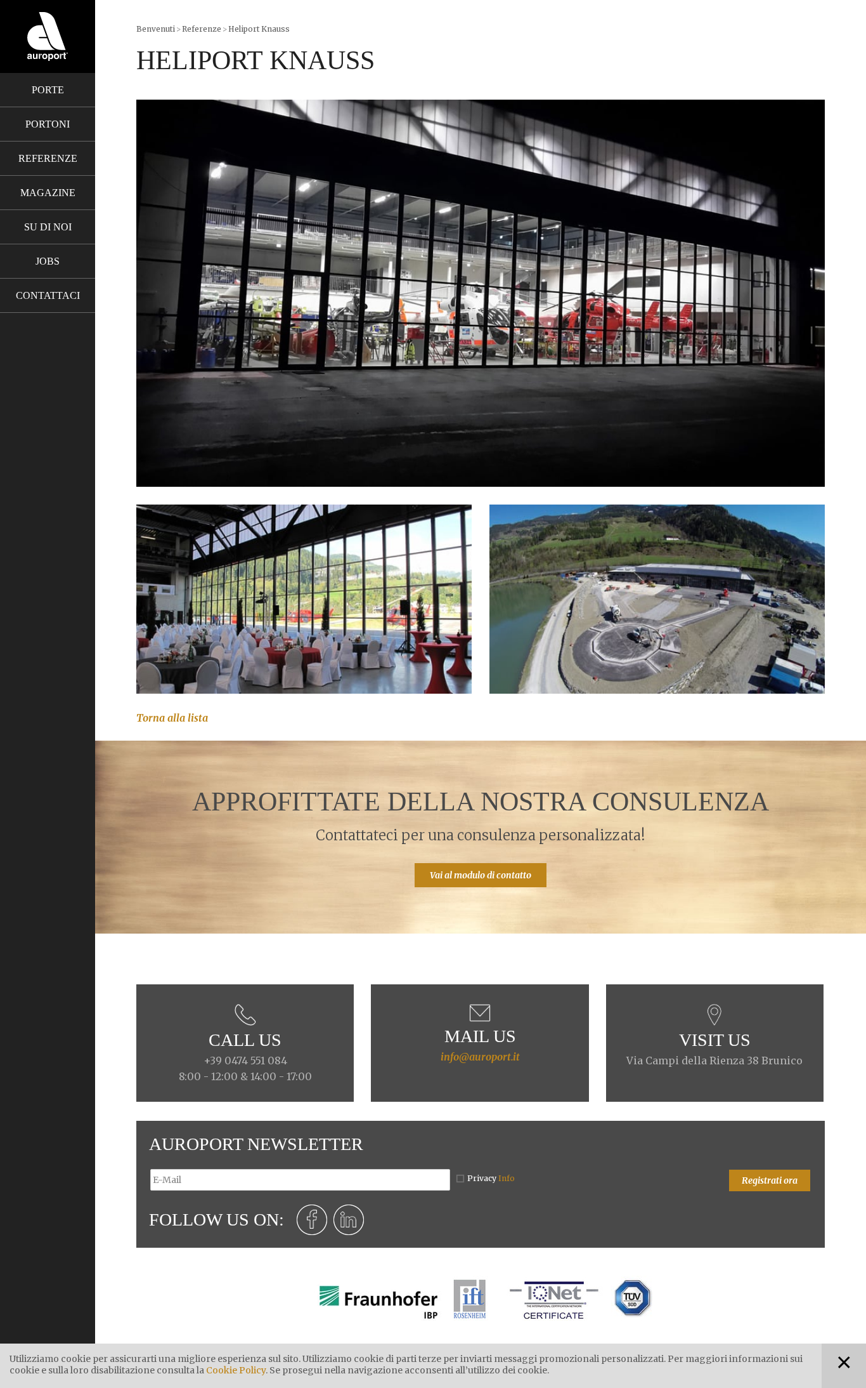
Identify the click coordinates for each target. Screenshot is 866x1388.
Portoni (47, 124)
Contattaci (48, 295)
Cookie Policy (236, 1370)
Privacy (491, 1178)
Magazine (47, 192)
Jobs (48, 261)
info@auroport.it (480, 1056)
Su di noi (48, 226)
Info (506, 1178)
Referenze (47, 158)
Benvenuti (155, 29)
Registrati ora (770, 1180)
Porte (48, 89)
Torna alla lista (172, 717)
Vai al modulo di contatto (480, 875)
